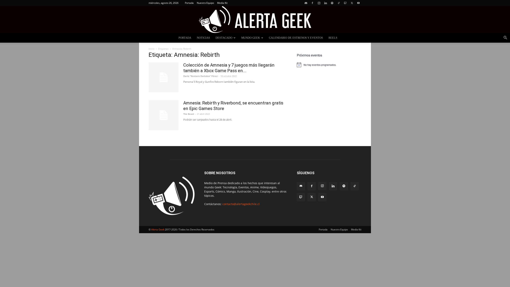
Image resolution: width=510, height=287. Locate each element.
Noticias (203, 37)
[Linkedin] (326, 3)
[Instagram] (319, 3)
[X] (352, 3)
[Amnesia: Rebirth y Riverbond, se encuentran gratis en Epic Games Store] (163, 115)
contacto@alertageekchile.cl (241, 204)
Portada (189, 3)
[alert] (329, 64)
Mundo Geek (250, 37)
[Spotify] (332, 3)
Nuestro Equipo (205, 3)
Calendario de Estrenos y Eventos (296, 37)
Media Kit (222, 3)
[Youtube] (358, 3)
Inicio (151, 48)
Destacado (224, 37)
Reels (333, 37)
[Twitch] (345, 3)
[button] (505, 38)
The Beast (188, 113)
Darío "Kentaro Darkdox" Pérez (200, 76)
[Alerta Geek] (255, 19)
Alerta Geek (157, 229)
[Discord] (306, 3)
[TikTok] (339, 3)
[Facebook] (312, 3)
